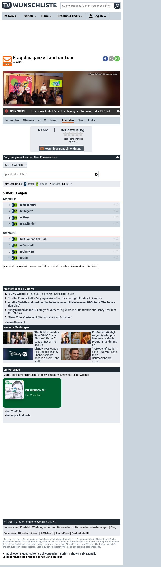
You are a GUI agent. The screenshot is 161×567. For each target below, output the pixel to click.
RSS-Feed (47, 533)
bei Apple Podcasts (18, 415)
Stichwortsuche (48, 553)
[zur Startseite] (29, 4)
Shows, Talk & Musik (83, 553)
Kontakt (25, 527)
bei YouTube (14, 411)
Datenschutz (65, 527)
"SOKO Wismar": (42, 293)
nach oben (12, 553)
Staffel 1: (9, 199)
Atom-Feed (63, 533)
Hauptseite (29, 553)
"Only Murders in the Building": (62, 311)
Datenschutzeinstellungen (91, 527)
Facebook (10, 533)
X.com (34, 533)
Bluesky (23, 533)
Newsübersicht (15, 322)
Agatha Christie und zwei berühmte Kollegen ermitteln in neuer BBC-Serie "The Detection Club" (61, 304)
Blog (113, 527)
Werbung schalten (43, 527)
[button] (105, 58)
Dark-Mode (79, 533)
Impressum (11, 527)
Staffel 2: (9, 233)
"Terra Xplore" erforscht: (40, 317)
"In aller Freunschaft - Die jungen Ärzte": (55, 298)
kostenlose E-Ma (41, 111)
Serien (64, 553)
